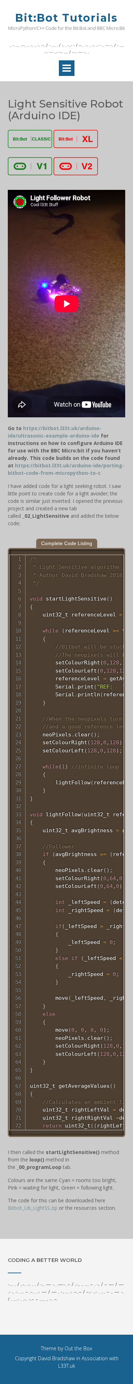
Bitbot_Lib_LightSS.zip (32, 1207)
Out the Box (78, 1348)
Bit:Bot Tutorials (66, 17)
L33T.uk (66, 1365)
